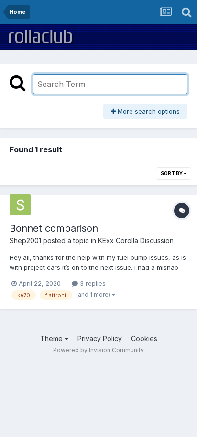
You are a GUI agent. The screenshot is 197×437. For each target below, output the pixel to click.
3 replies (92, 283)
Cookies (144, 338)
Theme (52, 338)
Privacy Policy (99, 338)
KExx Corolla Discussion (136, 240)
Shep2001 (25, 240)
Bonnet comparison (54, 228)
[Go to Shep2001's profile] (20, 204)
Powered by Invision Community (98, 349)
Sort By (172, 173)
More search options (148, 111)
